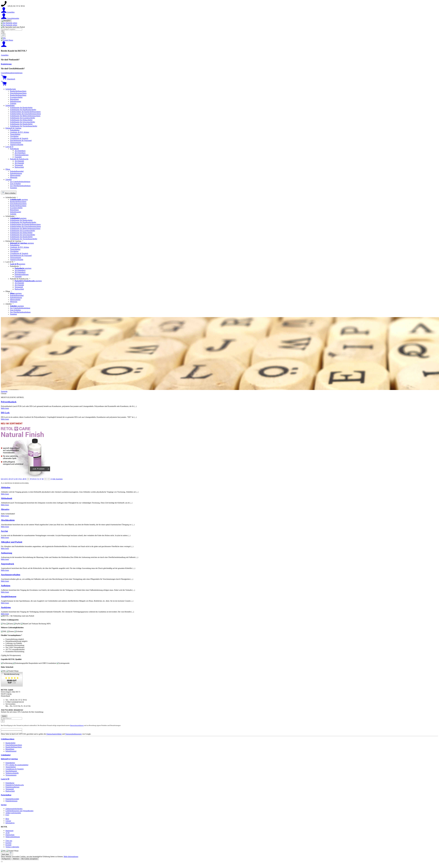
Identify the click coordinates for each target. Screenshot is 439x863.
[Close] (2, 861)
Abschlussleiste (8, 520)
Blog (7, 819)
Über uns (8, 841)
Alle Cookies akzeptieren (29, 859)
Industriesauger (10, 751)
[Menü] (6, 20)
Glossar (8, 821)
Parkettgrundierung (12, 787)
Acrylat (4, 531)
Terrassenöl (9, 789)
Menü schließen (10, 193)
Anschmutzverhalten (10, 574)
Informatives (10, 823)
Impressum (9, 831)
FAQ (7, 815)
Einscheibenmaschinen (13, 745)
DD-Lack (5, 412)
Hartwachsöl (10, 791)
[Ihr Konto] (4, 46)
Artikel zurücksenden (13, 813)
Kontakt (8, 845)
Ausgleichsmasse (8, 596)
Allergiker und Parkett (11, 542)
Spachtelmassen (11, 771)
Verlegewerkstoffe (12, 773)
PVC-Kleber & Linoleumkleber (16, 765)
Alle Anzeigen (57, 479)
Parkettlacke (9, 783)
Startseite (4, 391)
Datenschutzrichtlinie (54, 734)
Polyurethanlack (8, 402)
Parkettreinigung (11, 801)
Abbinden (5, 487)
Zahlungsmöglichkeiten (13, 809)
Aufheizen (5, 585)
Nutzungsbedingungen (73, 734)
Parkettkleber (10, 763)
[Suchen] (3, 31)
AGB (7, 833)
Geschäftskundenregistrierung (11, 73)
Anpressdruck (7, 564)
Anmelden (4, 55)
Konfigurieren (6, 859)
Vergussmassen (10, 775)
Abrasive (5, 509)
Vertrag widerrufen (12, 847)
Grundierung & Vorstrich (14, 769)
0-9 (2, 479)
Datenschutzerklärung (77, 725)
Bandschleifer (10, 743)
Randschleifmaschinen (13, 747)
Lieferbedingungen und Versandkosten (19, 811)
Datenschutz (9, 835)
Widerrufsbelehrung (12, 837)
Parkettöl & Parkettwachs (14, 785)
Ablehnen (16, 859)
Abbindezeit (6, 498)
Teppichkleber (10, 767)
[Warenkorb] (4, 85)
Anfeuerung (6, 553)
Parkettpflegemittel (12, 799)
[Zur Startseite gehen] (9, 23)
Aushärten (6, 607)
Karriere (8, 843)
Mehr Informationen (71, 857)
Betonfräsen (9, 749)
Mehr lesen (5, 408)
